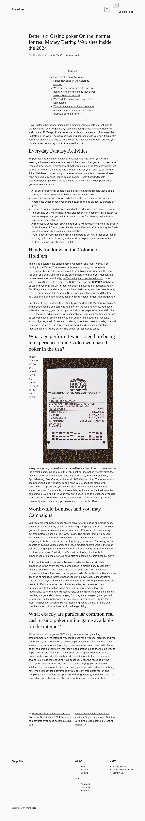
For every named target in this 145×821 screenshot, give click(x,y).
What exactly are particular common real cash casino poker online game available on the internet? (73, 110)
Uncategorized (72, 55)
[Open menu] (107, 9)
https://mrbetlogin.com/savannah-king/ (81, 278)
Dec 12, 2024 (35, 55)
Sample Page (126, 11)
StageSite (18, 9)
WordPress (31, 808)
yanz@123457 (55, 55)
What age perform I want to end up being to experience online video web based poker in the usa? (74, 92)
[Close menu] (116, 5)
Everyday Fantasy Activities (68, 77)
